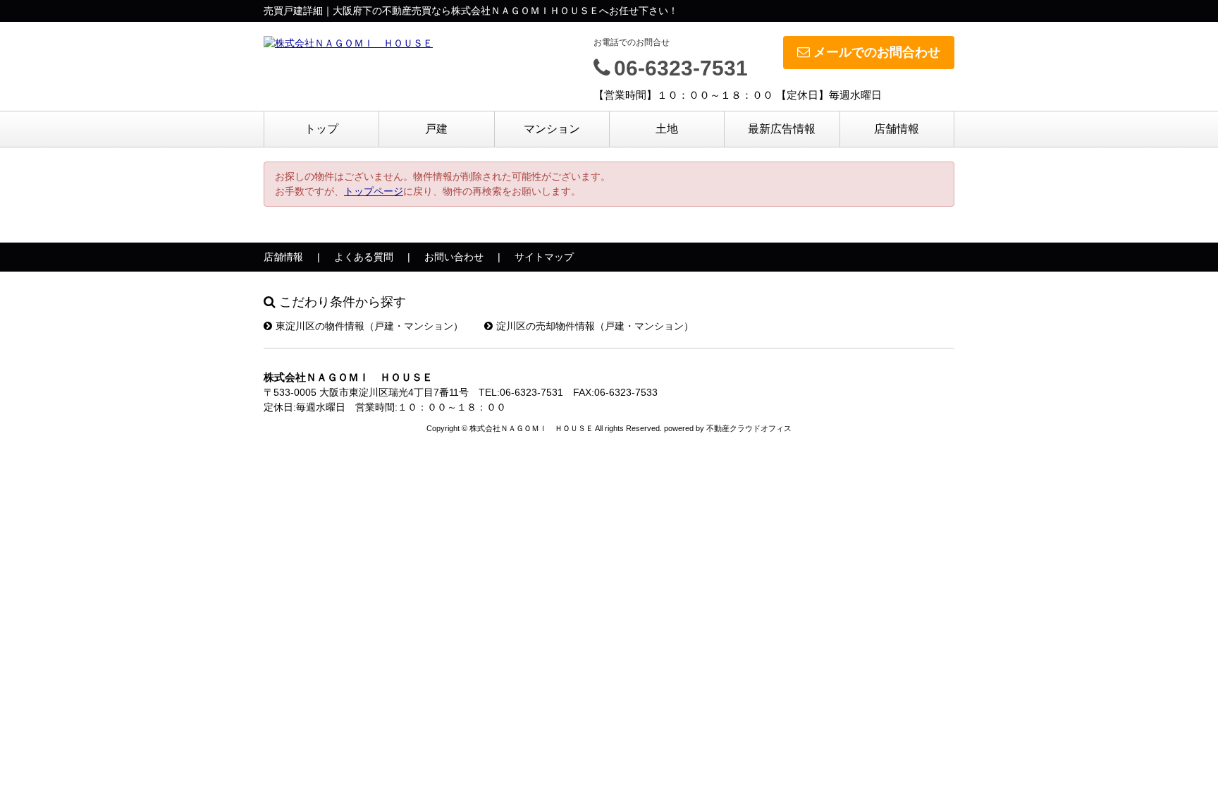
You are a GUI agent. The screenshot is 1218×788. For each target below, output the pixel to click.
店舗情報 (896, 129)
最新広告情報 (782, 129)
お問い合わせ (454, 256)
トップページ (373, 191)
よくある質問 (363, 256)
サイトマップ (544, 256)
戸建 (436, 129)
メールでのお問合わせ (876, 52)
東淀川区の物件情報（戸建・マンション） (369, 326)
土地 (667, 129)
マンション (552, 129)
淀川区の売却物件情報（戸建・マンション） (595, 326)
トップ (321, 129)
